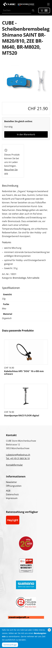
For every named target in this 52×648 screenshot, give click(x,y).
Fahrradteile (33, 277)
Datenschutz (12, 494)
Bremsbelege (19, 277)
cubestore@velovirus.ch (18, 454)
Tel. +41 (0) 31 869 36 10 (18, 458)
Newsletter (11, 482)
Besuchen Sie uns (11, 171)
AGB (8, 490)
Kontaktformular (14, 464)
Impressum (11, 498)
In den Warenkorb (26, 134)
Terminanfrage (10, 644)
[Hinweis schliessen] (49, 630)
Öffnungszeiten (13, 485)
